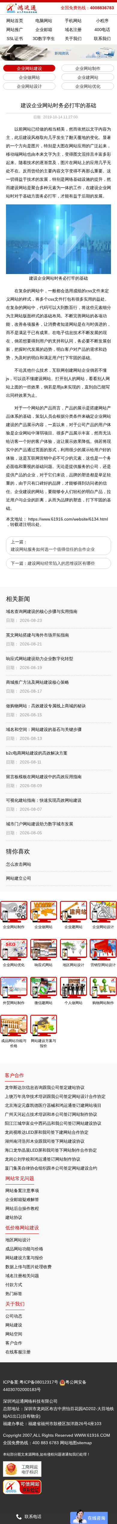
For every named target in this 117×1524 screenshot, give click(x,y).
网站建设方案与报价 (24, 1257)
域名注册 (73, 29)
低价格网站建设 (22, 1227)
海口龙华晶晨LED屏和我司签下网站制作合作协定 (51, 1150)
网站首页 (14, 20)
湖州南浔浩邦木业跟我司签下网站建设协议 (45, 1141)
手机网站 (73, 20)
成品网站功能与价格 (24, 1248)
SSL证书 (15, 38)
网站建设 (13, 1325)
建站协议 (13, 1217)
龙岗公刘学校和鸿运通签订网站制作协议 (42, 1159)
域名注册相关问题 (22, 1275)
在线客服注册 (18, 1351)
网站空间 (13, 1334)
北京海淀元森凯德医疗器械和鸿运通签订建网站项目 (53, 1105)
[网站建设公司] (22, 8)
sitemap (84, 1442)
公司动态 (13, 1316)
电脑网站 (43, 20)
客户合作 (13, 1343)
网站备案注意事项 (22, 1190)
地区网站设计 (18, 1239)
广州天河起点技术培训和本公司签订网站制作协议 (51, 1114)
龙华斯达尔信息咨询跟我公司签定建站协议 (45, 1087)
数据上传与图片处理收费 (28, 1266)
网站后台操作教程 (22, 1208)
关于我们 (73, 38)
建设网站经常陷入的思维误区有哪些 (61, 563)
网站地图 (68, 1442)
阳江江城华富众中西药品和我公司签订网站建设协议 (53, 1123)
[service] (89, 1516)
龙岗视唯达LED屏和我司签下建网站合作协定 (46, 1132)
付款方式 (13, 1284)
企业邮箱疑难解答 (22, 1199)
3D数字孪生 (44, 38)
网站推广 (14, 29)
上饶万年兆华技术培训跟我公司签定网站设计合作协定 (55, 1096)
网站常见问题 (19, 1178)
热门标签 (13, 1293)
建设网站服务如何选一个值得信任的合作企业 (53, 549)
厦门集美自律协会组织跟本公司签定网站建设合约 (51, 1168)
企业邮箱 (43, 29)
